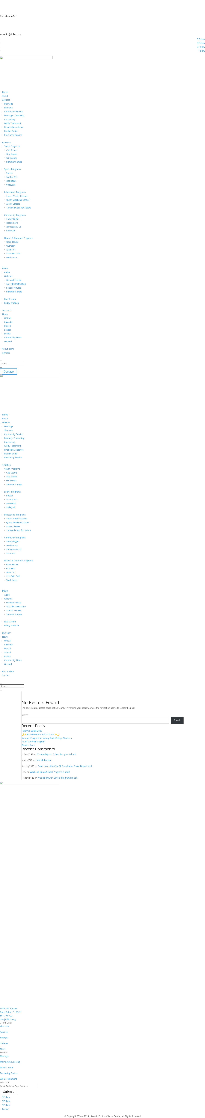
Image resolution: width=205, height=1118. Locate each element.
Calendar (8, 322)
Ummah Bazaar (43, 760)
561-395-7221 (8, 16)
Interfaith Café (13, 253)
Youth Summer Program (33, 741)
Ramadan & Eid (13, 226)
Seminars (10, 230)
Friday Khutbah (11, 302)
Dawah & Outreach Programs (18, 238)
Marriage (8, 103)
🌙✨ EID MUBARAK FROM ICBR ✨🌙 (40, 734)
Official (7, 318)
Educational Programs (15, 192)
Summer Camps (14, 161)
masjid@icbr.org (10, 34)
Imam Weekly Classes (16, 196)
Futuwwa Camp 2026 (31, 730)
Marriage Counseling (14, 115)
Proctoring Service (13, 134)
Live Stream (10, 299)
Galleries (8, 276)
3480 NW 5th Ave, (9, 1008)
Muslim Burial (10, 131)
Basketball (11, 180)
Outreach (10, 245)
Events (7, 333)
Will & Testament (12, 123)
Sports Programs (12, 169)
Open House (12, 241)
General (8, 341)
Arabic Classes (13, 203)
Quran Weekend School (17, 199)
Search (24, 714)
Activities (6, 142)
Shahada (8, 107)
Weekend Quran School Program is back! (56, 754)
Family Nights (13, 218)
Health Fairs (12, 222)
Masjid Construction (16, 283)
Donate (8, 371)
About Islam (8, 348)
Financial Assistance (14, 127)
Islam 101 (11, 249)
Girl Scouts (11, 157)
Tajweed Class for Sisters (18, 207)
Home (5, 92)
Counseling (9, 119)
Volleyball (10, 184)
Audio (7, 272)
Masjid (7, 325)
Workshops (11, 257)
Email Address (7, 1086)
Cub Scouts (11, 150)
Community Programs (15, 215)
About (5, 95)
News (5, 314)
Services (6, 99)
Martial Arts (12, 176)
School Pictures (13, 287)
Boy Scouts (11, 154)
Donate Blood (28, 745)
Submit (8, 1092)
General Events (13, 280)
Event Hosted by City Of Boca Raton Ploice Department (65, 766)
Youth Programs (12, 146)
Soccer (9, 173)
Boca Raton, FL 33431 (11, 1012)
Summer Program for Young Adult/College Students (46, 738)
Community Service (13, 111)
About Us (4, 1026)
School (7, 329)
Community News (13, 337)
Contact (6, 352)
